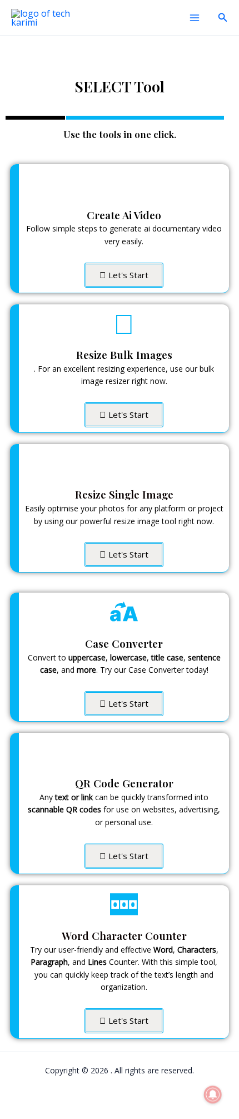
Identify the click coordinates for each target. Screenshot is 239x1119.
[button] (223, 18)
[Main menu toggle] (194, 18)
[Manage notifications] (213, 1094)
